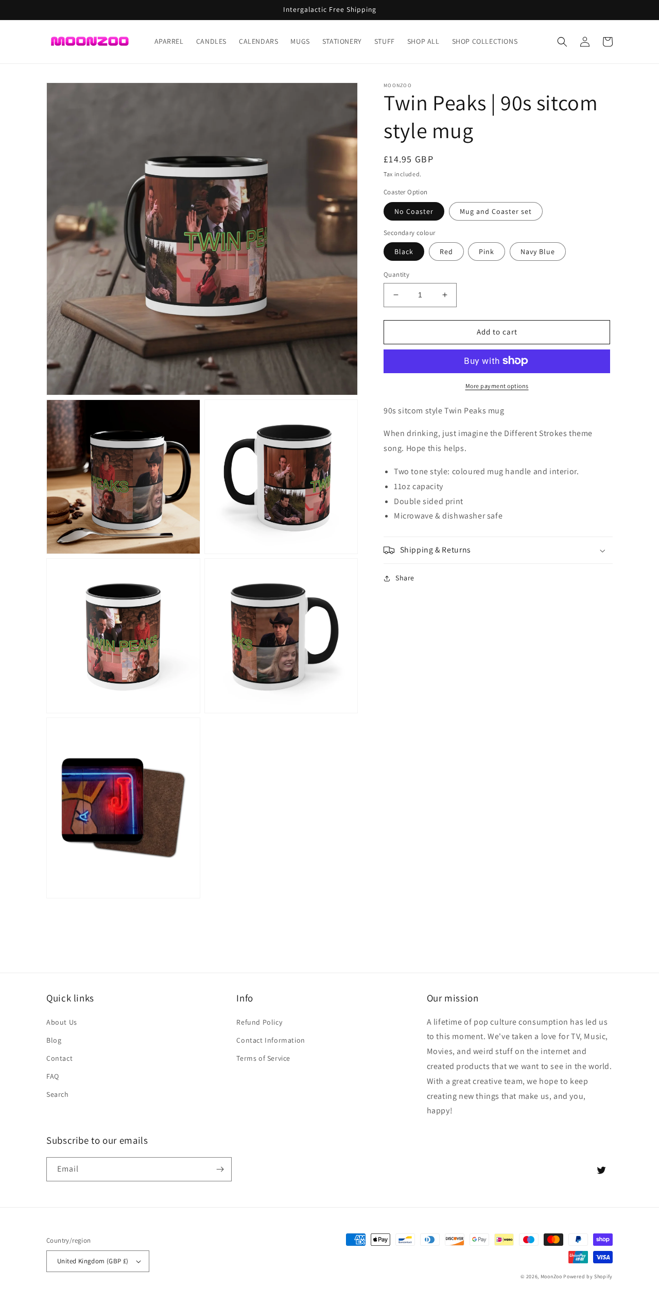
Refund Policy (259, 1022)
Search (57, 1094)
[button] (562, 41)
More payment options (497, 385)
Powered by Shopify (588, 1276)
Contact (59, 1058)
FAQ (52, 1076)
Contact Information (270, 1040)
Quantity (396, 274)
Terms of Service (263, 1058)
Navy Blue (538, 251)
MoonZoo (551, 1276)
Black (403, 251)
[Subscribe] (220, 1169)
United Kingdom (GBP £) (93, 1261)
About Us (61, 1022)
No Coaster (413, 210)
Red (446, 251)
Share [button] (404, 577)
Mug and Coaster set (496, 210)
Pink (486, 251)
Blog (53, 1040)
